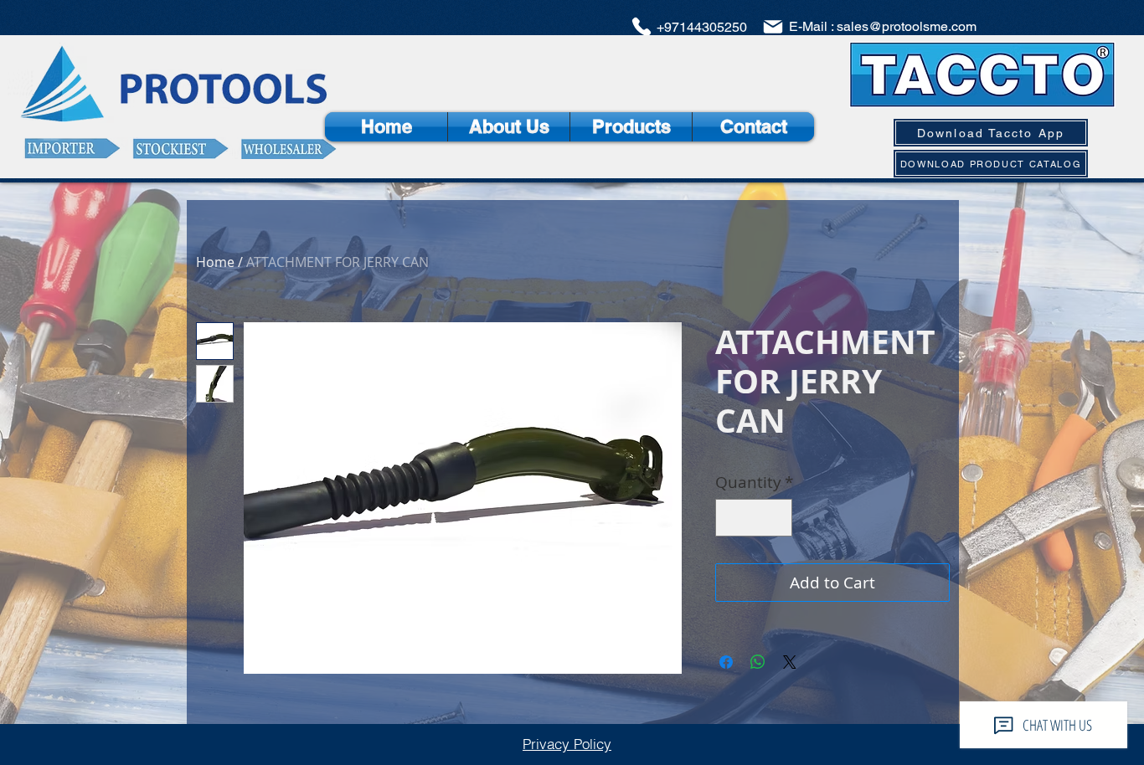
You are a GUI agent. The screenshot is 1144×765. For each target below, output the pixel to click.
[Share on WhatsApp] (758, 662)
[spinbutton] (754, 518)
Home (215, 262)
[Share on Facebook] (726, 662)
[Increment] (777, 518)
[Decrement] (731, 518)
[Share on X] (790, 662)
